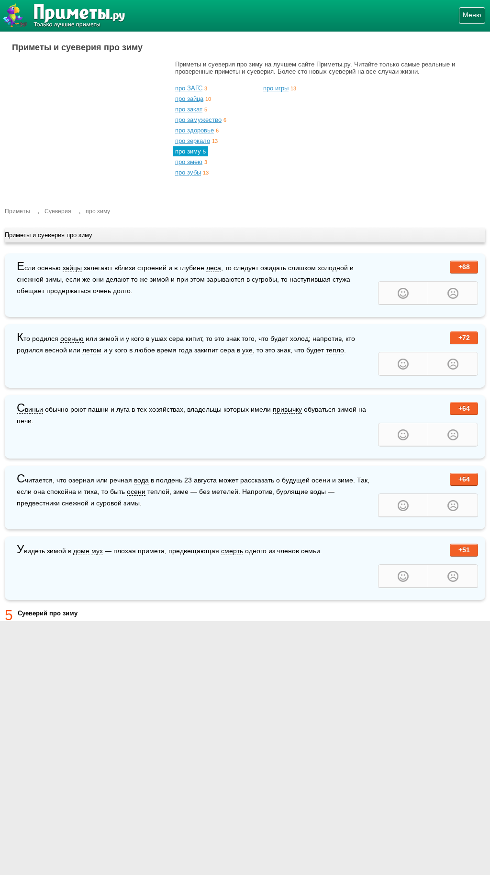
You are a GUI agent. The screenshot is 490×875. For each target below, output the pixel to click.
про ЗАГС (188, 88)
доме (81, 551)
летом (91, 350)
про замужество (198, 119)
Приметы (17, 211)
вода (141, 480)
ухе (247, 350)
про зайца (189, 98)
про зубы (188, 172)
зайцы (72, 268)
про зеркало (192, 140)
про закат (188, 109)
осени (136, 491)
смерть (232, 551)
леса (213, 268)
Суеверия (58, 211)
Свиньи (30, 409)
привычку (287, 409)
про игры (276, 88)
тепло (335, 350)
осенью (72, 338)
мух (97, 551)
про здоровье (194, 130)
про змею (188, 161)
